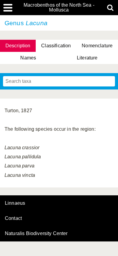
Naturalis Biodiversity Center (36, 233)
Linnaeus (15, 203)
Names (28, 57)
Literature (87, 57)
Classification (56, 45)
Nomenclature (97, 45)
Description (18, 45)
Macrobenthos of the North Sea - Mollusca (59, 7)
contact (13, 218)
